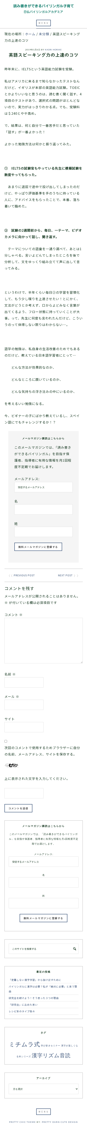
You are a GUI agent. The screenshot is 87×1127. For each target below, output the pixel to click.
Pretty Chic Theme (22, 1122)
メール (11, 696)
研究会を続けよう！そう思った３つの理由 (34, 998)
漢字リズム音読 (51, 1055)
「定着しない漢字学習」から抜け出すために (35, 979)
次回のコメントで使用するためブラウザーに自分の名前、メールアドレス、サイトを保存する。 (42, 751)
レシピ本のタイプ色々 (22, 1011)
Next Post (65, 575)
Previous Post (24, 575)
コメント (13, 614)
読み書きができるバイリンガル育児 (43, 9)
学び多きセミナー (50, 1045)
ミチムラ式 (24, 1044)
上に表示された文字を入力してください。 (37, 778)
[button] (43, 23)
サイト (9, 718)
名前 (10, 674)
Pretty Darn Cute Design (60, 1122)
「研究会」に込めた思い (23, 1004)
